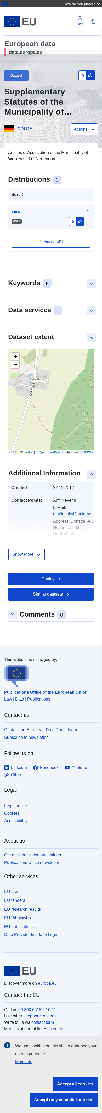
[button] (82, 3)
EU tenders (14, 900)
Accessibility (15, 821)
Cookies (12, 813)
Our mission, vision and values (32, 855)
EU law (11, 891)
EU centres (54, 1028)
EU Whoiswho (17, 918)
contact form (42, 1022)
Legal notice (15, 806)
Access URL (54, 242)
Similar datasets (48, 594)
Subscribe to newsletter (26, 737)
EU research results (22, 909)
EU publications (19, 927)
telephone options (39, 1016)
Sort (15, 194)
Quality (47, 579)
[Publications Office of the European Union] (49, 675)
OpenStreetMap (50, 452)
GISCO (88, 452)
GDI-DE (25, 128)
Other (16, 775)
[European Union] (49, 971)
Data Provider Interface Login (31, 934)
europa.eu (47, 983)
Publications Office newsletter (31, 862)
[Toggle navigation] (92, 49)
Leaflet (28, 452)
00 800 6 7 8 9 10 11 (37, 1010)
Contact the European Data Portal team (40, 730)
